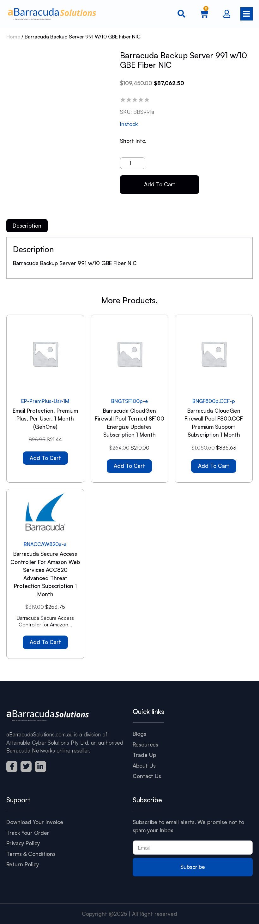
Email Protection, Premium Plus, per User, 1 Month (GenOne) (45, 418)
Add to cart (159, 184)
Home (13, 36)
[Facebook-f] (11, 766)
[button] (245, 14)
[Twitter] (26, 766)
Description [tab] (27, 225)
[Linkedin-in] (40, 766)
